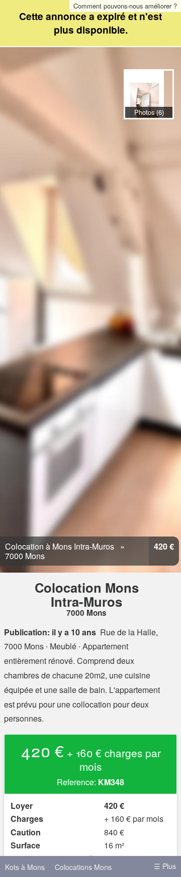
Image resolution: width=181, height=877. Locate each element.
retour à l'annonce (163, 129)
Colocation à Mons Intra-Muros (59, 546)
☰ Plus (165, 866)
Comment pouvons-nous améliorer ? (125, 6)
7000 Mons (25, 556)
